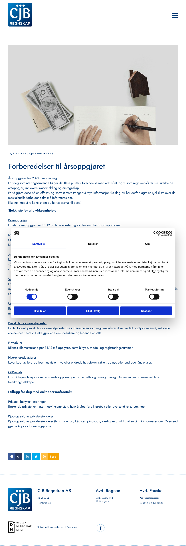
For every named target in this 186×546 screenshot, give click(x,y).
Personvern (72, 527)
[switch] (72, 296)
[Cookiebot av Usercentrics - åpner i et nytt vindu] (156, 233)
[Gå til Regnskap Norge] (20, 527)
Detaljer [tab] (93, 243)
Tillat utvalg (93, 310)
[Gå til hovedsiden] (20, 15)
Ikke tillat (40, 310)
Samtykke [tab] (38, 243)
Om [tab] (147, 243)
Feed (53, 456)
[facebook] (100, 528)
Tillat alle (146, 310)
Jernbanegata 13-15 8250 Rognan (104, 499)
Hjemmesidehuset (55, 527)
